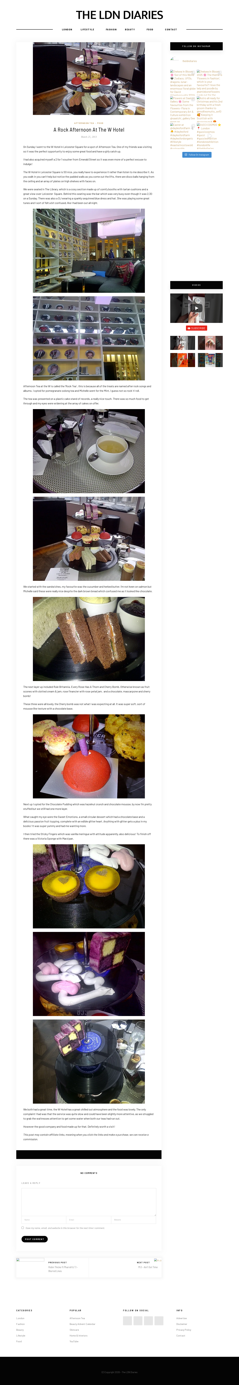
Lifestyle (87, 29)
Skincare (74, 1329)
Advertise (181, 1318)
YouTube (74, 1341)
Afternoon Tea (84, 123)
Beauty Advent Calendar (82, 1323)
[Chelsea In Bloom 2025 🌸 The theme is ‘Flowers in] (210, 83)
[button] (182, 344)
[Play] (196, 308)
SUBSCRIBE (198, 328)
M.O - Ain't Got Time (148, 1267)
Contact (171, 29)
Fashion (111, 29)
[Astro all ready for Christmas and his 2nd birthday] (210, 109)
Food (150, 29)
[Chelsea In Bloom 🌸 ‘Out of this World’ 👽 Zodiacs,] (183, 83)
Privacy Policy (183, 1329)
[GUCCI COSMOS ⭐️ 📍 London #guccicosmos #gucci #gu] (210, 136)
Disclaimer (181, 1323)
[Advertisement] (196, 219)
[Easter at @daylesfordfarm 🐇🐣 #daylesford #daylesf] (183, 136)
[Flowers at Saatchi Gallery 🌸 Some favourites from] (183, 109)
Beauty (130, 29)
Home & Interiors (78, 1335)
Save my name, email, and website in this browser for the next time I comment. (65, 1227)
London (67, 29)
